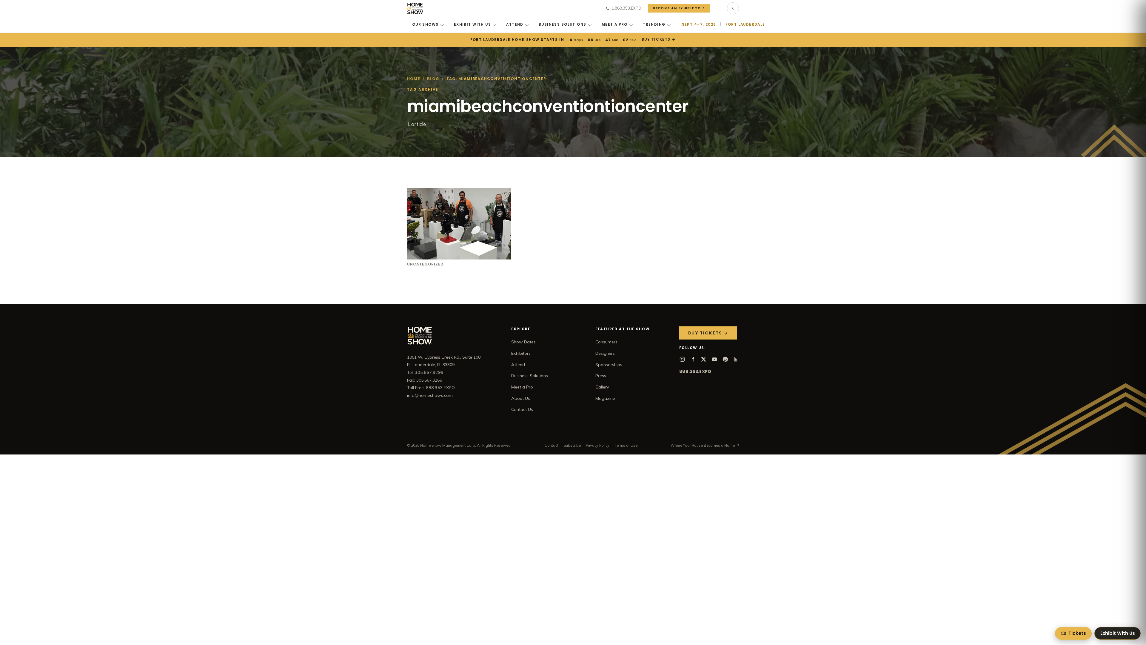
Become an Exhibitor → (679, 8)
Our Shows (425, 24)
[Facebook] (693, 359)
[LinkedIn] (736, 359)
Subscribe (572, 445)
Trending (654, 24)
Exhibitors (521, 353)
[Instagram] (682, 359)
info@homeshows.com (430, 395)
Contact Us (522, 409)
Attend (514, 24)
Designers (605, 353)
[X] (704, 359)
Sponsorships (608, 364)
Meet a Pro (615, 24)
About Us (520, 398)
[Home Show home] (415, 8)
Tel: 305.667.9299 (425, 372)
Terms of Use (626, 445)
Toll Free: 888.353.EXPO (431, 387)
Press (600, 375)
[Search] (718, 8)
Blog (433, 78)
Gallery (602, 387)
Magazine (605, 398)
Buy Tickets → (658, 39)
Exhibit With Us (472, 24)
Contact (551, 445)
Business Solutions (562, 24)
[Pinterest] (725, 359)
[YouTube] (714, 359)
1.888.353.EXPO (626, 8)
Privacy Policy (597, 445)
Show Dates (523, 342)
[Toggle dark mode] (733, 8)
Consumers (606, 342)
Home (413, 78)
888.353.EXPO (695, 371)
